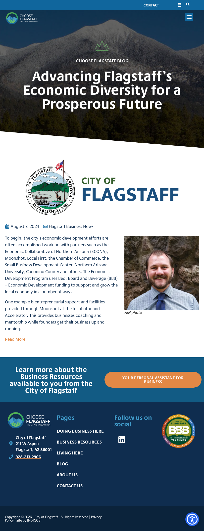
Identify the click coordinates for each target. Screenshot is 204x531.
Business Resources (79, 442)
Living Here (70, 452)
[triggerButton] (192, 519)
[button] (188, 4)
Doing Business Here (80, 431)
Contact (151, 5)
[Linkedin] (180, 5)
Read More (15, 339)
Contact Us (70, 485)
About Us (67, 474)
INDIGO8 (34, 520)
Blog (62, 463)
